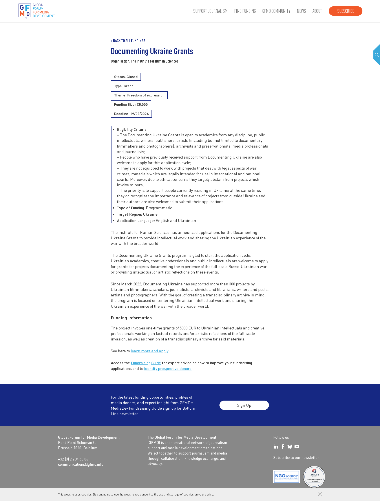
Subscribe (345, 11)
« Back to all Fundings (128, 40)
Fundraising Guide (146, 362)
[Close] (320, 494)
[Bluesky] (289, 446)
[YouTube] (296, 446)
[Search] (376, 55)
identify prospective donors (168, 368)
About (317, 11)
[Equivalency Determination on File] (286, 476)
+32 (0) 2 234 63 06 (73, 459)
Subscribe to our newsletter (296, 457)
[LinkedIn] (275, 446)
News (301, 11)
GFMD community (276, 11)
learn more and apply (149, 350)
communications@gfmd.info (80, 464)
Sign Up (244, 405)
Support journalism (210, 11)
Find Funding (245, 11)
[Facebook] (282, 446)
